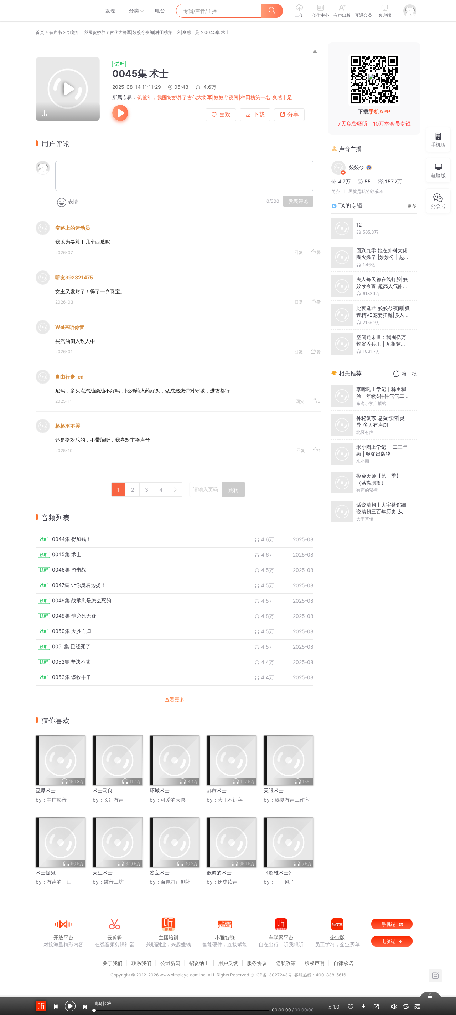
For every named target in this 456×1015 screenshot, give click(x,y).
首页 (40, 32)
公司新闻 (170, 963)
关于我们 (113, 963)
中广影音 (57, 800)
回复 (298, 252)
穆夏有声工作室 (292, 800)
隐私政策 (286, 963)
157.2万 (393, 181)
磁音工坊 (114, 882)
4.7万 (344, 181)
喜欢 (224, 114)
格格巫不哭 (67, 426)
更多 (412, 206)
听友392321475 (74, 277)
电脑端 (389, 941)
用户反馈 (228, 963)
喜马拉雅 (63, 10)
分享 (293, 114)
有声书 (55, 32)
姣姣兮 (356, 167)
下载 (259, 114)
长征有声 (114, 800)
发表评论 (298, 201)
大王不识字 (230, 800)
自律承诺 (343, 963)
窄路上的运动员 (72, 228)
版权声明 (315, 963)
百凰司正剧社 (176, 882)
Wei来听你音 (69, 327)
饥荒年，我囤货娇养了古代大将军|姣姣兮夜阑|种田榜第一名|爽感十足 (133, 32)
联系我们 (141, 963)
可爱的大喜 (173, 800)
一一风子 (285, 882)
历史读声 (228, 882)
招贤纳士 (199, 963)
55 (367, 181)
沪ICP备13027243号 (271, 975)
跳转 (233, 490)
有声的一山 (59, 882)
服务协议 (257, 963)
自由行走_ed (69, 377)
